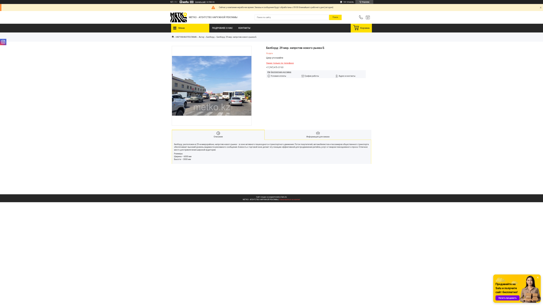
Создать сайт (200, 2)
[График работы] (368, 17)
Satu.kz (284, 197)
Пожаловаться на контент (289, 200)
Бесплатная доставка (281, 72)
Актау (201, 37)
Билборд (210, 37)
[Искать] (335, 17)
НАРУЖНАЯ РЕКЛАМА (186, 37)
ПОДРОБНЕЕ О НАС (222, 28)
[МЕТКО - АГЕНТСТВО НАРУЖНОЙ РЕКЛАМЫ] (178, 17)
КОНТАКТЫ (244, 28)
